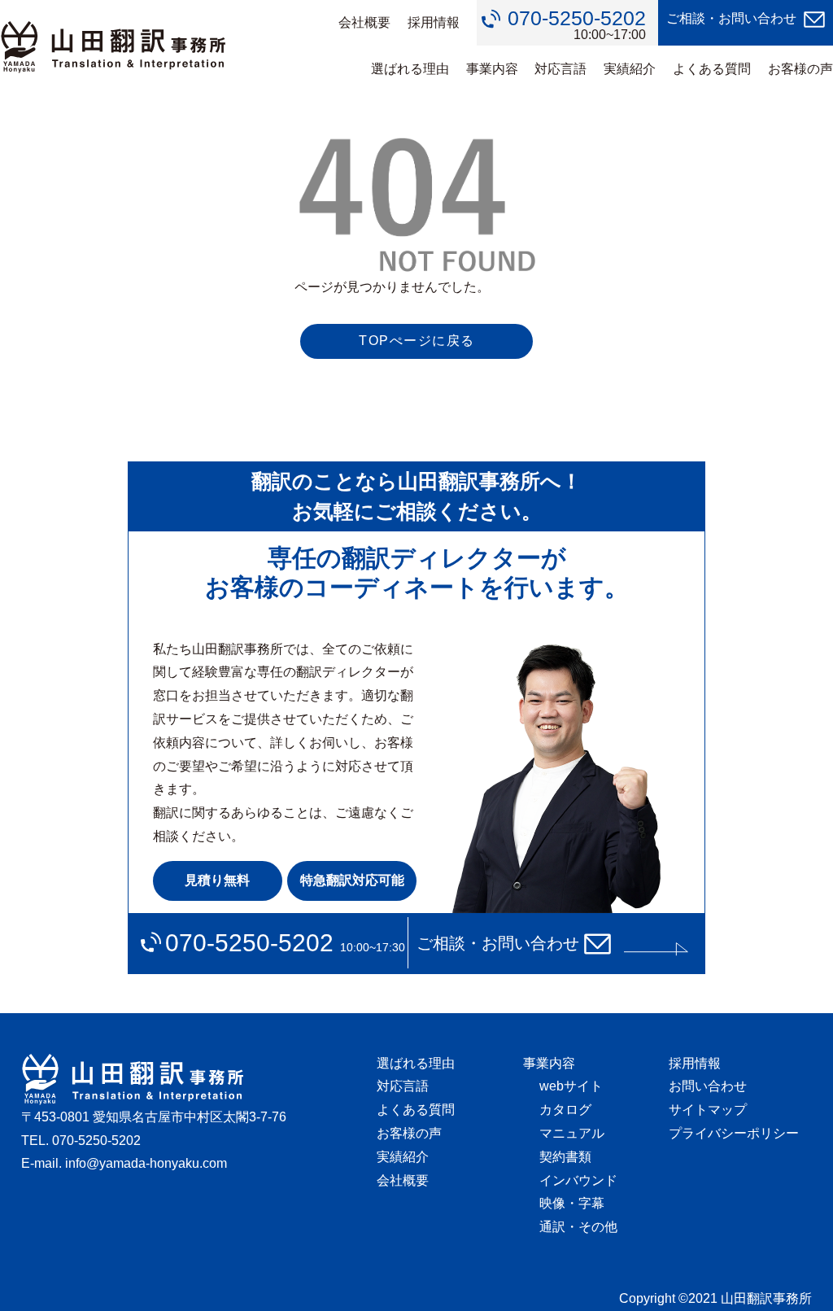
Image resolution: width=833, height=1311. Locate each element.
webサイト (571, 1086)
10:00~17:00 (577, 25)
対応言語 (560, 69)
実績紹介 (630, 69)
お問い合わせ (708, 1086)
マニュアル (571, 1133)
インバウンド (578, 1180)
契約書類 (565, 1157)
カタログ (565, 1110)
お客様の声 (800, 69)
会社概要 (364, 22)
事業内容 (492, 69)
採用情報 (434, 22)
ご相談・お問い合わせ (731, 18)
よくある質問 (712, 69)
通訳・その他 (578, 1227)
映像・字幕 (571, 1203)
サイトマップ (708, 1110)
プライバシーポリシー (734, 1133)
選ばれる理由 (410, 69)
